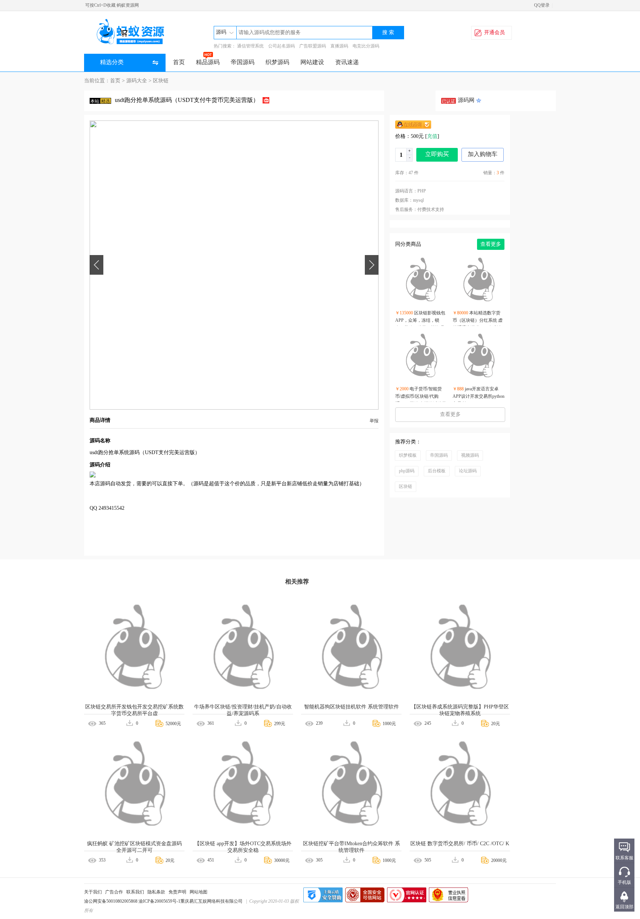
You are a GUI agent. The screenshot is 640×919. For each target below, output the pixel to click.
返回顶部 (624, 906)
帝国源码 (242, 62)
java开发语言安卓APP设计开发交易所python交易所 (478, 396)
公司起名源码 (281, 46)
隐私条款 (156, 892)
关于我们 (93, 892)
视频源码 (470, 455)
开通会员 (494, 32)
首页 (179, 62)
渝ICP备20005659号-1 (159, 901)
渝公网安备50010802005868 (110, 901)
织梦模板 (408, 455)
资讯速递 (347, 62)
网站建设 (312, 62)
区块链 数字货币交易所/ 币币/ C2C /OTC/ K (459, 843)
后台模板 (437, 470)
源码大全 (136, 80)
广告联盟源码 (312, 46)
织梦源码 (277, 62)
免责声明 (177, 892)
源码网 (466, 100)
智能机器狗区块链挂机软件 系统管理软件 (351, 707)
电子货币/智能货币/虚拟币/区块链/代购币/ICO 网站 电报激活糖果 (420, 396)
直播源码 (339, 46)
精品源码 (208, 62)
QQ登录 (542, 5)
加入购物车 (482, 154)
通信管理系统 (250, 46)
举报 (374, 420)
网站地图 (198, 892)
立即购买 (437, 154)
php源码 (406, 470)
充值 (432, 136)
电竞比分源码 (366, 46)
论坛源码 (468, 470)
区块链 (161, 80)
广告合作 (114, 892)
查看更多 (490, 244)
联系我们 (135, 892)
